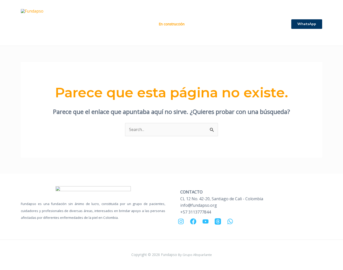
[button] (306, 24)
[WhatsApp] (230, 221)
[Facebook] (193, 221)
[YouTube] (205, 221)
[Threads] (218, 221)
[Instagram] (181, 221)
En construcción (172, 24)
